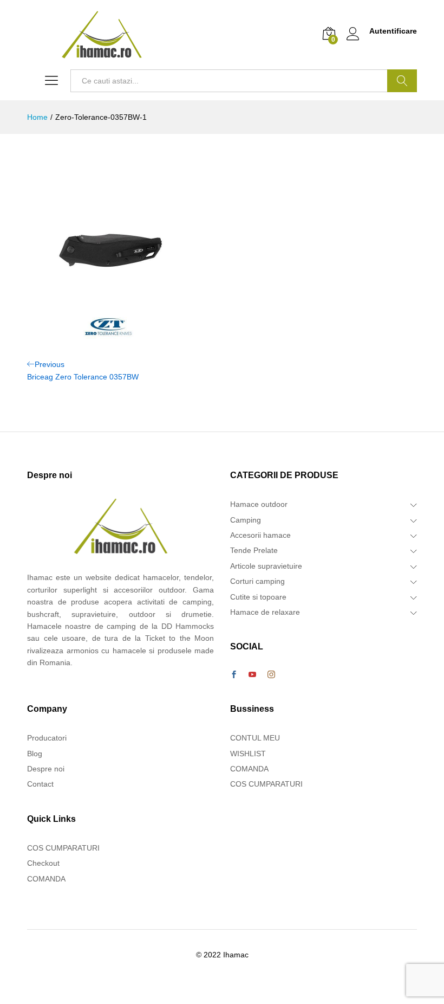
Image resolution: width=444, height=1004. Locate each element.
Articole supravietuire (266, 566)
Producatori (47, 737)
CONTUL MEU (255, 737)
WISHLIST (248, 753)
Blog (34, 753)
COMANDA (46, 878)
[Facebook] (234, 675)
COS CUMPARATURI (63, 848)
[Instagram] (271, 675)
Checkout (43, 863)
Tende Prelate (254, 550)
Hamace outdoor (259, 504)
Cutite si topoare (258, 597)
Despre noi (45, 768)
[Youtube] (252, 675)
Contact (40, 784)
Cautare (402, 80)
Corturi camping (257, 581)
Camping (245, 520)
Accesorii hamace (260, 535)
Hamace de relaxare (265, 612)
